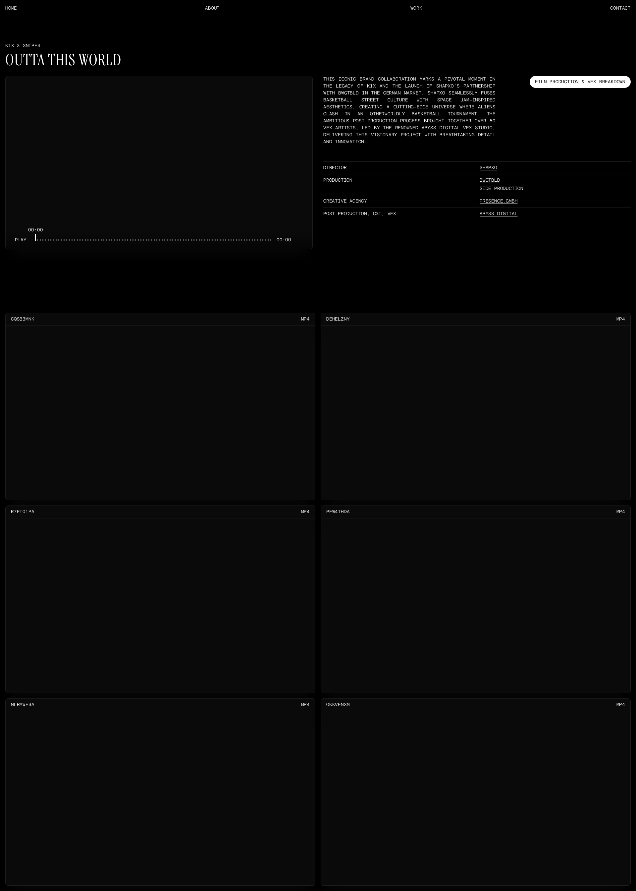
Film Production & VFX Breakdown (580, 82)
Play (20, 240)
